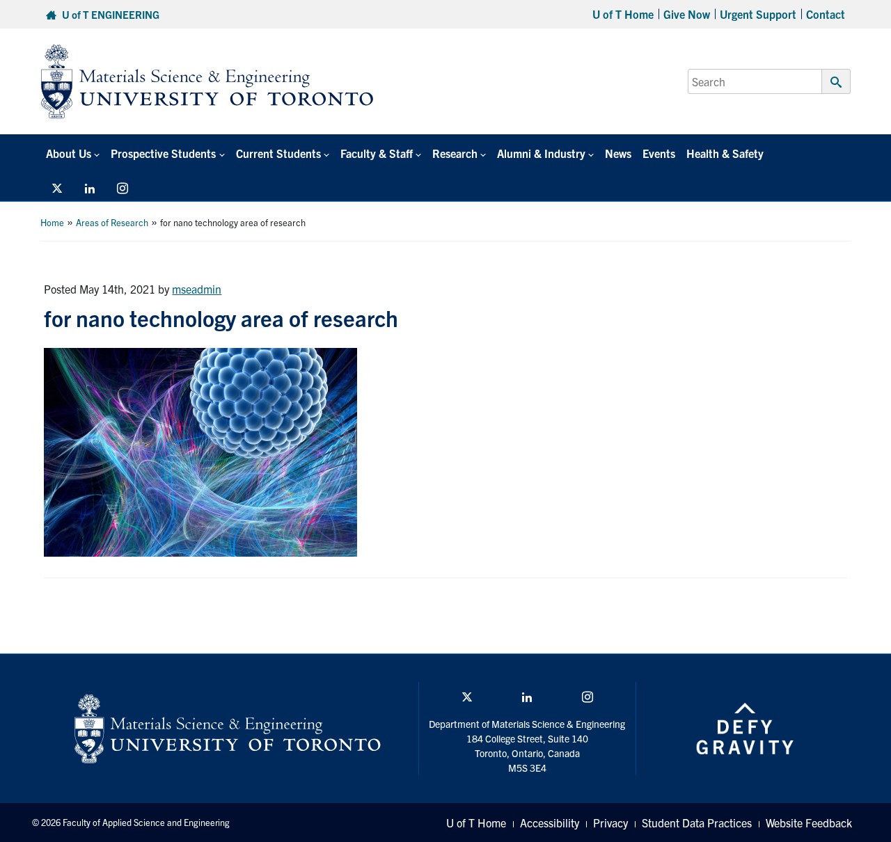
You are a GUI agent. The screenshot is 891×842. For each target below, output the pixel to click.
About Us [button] (68, 153)
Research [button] (455, 153)
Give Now (686, 14)
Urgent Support (758, 14)
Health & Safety (725, 153)
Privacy (610, 822)
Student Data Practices (697, 822)
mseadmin (196, 289)
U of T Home (623, 14)
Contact (825, 14)
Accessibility (549, 822)
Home (52, 222)
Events (658, 153)
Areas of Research (112, 222)
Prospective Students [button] (163, 153)
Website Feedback (809, 822)
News (618, 153)
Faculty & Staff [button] (376, 153)
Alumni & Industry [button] (541, 153)
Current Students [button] (278, 153)
